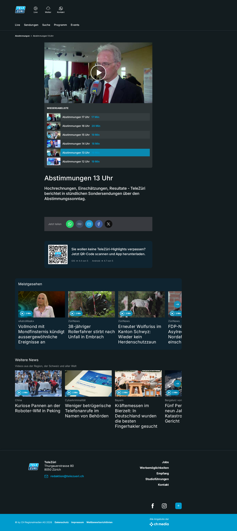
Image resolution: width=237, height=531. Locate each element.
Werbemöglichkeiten (154, 467)
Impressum (77, 522)
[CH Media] (159, 524)
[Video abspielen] (98, 72)
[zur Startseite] (20, 10)
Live (17, 24)
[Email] (89, 224)
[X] (108, 224)
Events (75, 24)
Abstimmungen (22, 36)
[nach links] (19, 304)
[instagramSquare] (164, 506)
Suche (46, 24)
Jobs (165, 462)
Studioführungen (157, 479)
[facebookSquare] (152, 506)
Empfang (163, 473)
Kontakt (163, 484)
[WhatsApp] (70, 224)
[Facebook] (99, 224)
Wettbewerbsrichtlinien (99, 522)
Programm (60, 24)
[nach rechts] (177, 304)
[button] (79, 224)
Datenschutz (62, 522)
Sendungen (31, 24)
